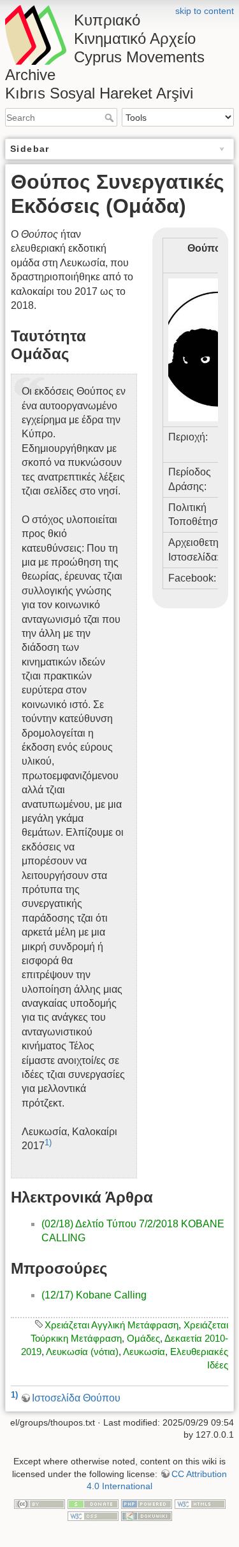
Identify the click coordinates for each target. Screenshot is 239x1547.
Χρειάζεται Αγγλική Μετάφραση (111, 1324)
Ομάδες (143, 1338)
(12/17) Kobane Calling (94, 1295)
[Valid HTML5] (200, 1503)
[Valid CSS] (93, 1516)
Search (111, 117)
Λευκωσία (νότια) (82, 1351)
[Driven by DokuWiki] (146, 1516)
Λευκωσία (144, 1351)
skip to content (204, 11)
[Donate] (93, 1503)
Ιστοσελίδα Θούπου (76, 1398)
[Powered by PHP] (146, 1503)
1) (48, 1142)
